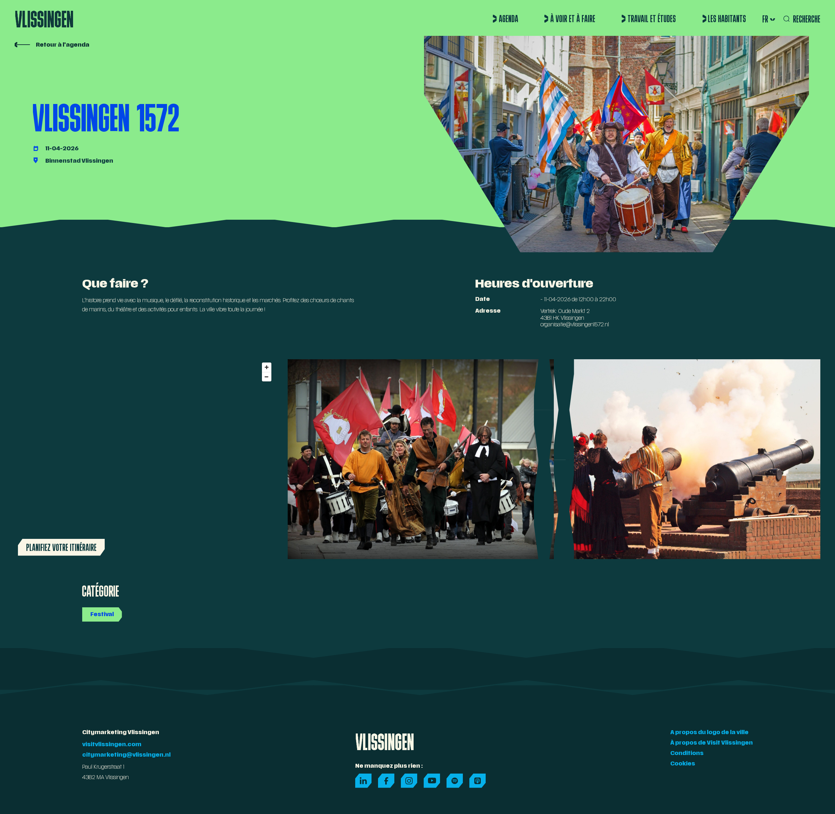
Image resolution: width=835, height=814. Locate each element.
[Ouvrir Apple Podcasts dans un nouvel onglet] (477, 781)
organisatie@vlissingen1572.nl (574, 325)
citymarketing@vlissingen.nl (126, 755)
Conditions (687, 753)
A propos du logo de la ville (709, 732)
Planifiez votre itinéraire (61, 547)
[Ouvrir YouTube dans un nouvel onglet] (432, 781)
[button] (768, 19)
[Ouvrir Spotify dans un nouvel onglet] (455, 781)
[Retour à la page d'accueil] (44, 16)
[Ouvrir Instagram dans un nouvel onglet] (409, 781)
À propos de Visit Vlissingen (711, 743)
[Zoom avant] (266, 367)
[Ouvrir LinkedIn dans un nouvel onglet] (363, 781)
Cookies (682, 764)
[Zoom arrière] (266, 376)
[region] (145, 459)
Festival (102, 614)
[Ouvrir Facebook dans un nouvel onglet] (386, 781)
